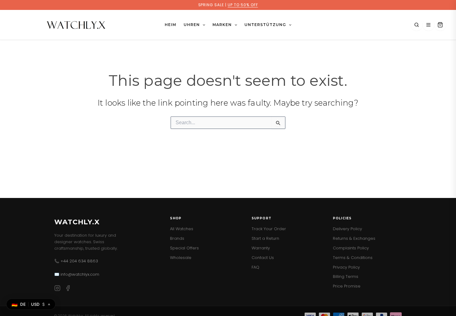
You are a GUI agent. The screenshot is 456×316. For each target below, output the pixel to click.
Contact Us (263, 258)
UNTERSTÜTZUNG (265, 24)
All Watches (181, 229)
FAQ (255, 267)
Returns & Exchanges (354, 238)
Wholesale (180, 258)
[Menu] (428, 25)
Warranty (261, 248)
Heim (170, 24)
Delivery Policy (347, 229)
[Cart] (440, 25)
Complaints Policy (351, 248)
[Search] (416, 25)
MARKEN (222, 24)
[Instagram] (57, 289)
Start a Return (265, 238)
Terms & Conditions (353, 258)
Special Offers (184, 248)
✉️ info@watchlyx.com (76, 274)
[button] (202, 24)
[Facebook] (68, 289)
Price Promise (346, 286)
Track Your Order (269, 229)
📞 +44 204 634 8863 (76, 261)
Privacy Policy (346, 267)
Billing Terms (345, 276)
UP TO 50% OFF (243, 4)
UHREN (192, 24)
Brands (177, 238)
